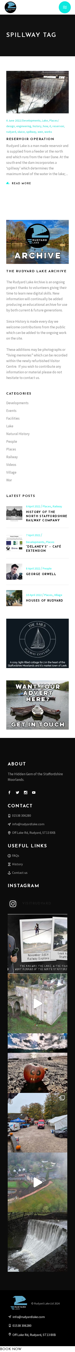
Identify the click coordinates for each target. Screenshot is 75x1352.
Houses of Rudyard (44, 600)
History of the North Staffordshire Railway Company (47, 516)
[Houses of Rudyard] (14, 598)
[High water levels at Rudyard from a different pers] (37, 1182)
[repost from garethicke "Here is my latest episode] (37, 944)
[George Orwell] (14, 572)
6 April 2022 (33, 506)
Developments (31, 120)
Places (53, 120)
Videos (11, 464)
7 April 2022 (33, 535)
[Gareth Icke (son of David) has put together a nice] (37, 1003)
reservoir (58, 126)
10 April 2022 (34, 595)
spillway (31, 132)
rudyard (11, 132)
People (11, 441)
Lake (45, 120)
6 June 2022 (13, 120)
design (10, 126)
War (9, 480)
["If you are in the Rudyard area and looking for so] (37, 1123)
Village (11, 472)
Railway (12, 457)
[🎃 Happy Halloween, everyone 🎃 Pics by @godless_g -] (37, 1063)
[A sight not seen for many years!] (37, 1242)
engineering (23, 126)
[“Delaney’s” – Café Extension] (14, 543)
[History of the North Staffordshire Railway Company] (14, 513)
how (45, 126)
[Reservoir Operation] (37, 92)
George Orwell (41, 574)
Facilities (13, 418)
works (48, 132)
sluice (21, 132)
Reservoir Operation (30, 139)
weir (40, 132)
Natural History (18, 433)
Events (11, 410)
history (37, 126)
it (50, 126)
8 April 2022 (33, 568)
